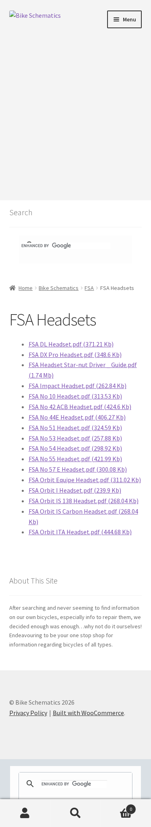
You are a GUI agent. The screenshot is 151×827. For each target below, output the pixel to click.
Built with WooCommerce (88, 713)
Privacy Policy (28, 713)
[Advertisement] (75, 109)
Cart (116, 806)
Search (75, 813)
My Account (25, 813)
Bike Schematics (59, 288)
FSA (89, 288)
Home (26, 288)
